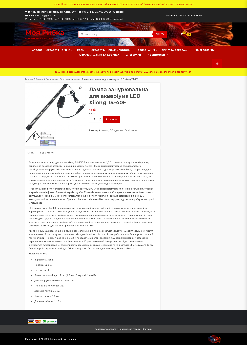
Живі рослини (205, 50)
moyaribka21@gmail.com (42, 15)
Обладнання (146, 50)
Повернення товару (129, 329)
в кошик (112, 119)
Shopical (55, 339)
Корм (80, 50)
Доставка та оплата (105, 329)
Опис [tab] (31, 152)
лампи (77, 79)
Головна (29, 79)
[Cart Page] (182, 34)
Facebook (180, 15)
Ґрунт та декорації (175, 50)
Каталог (36, 50)
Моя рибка (44, 32)
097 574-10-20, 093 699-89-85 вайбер (103, 11)
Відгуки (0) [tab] (47, 152)
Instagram (195, 15)
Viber (169, 15)
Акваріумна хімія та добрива (99, 55)
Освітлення (66, 79)
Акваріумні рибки (58, 50)
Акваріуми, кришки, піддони (110, 50)
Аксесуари (133, 55)
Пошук (159, 34)
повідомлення (158, 55)
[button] (81, 88)
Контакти (147, 329)
